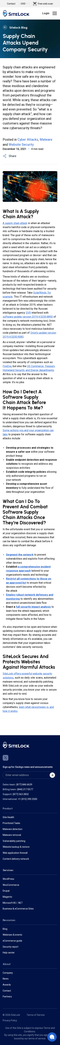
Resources (9, 920)
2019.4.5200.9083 (13, 336)
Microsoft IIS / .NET (13, 902)
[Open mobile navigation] (54, 13)
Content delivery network (16, 859)
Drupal (6, 890)
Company (8, 972)
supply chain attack (16, 223)
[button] (52, 1037)
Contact (11, 3)
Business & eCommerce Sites (18, 908)
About (7, 964)
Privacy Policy (10, 1020)
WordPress (8, 879)
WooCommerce (11, 885)
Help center (9, 952)
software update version (17, 316)
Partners (7, 996)
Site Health (8, 817)
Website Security (21, 145)
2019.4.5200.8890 (42, 316)
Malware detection (12, 829)
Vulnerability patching (14, 841)
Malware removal (12, 835)
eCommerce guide (12, 940)
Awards (7, 984)
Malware (46, 140)
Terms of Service (36, 1015)
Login (45, 13)
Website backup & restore (16, 846)
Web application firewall (15, 853)
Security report (10, 946)
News (5, 978)
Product (8, 808)
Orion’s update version (43, 332)
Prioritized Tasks (11, 823)
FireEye (7, 366)
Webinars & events (12, 934)
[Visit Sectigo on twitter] (5, 758)
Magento (7, 896)
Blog (5, 929)
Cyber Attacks (28, 140)
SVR (28, 312)
